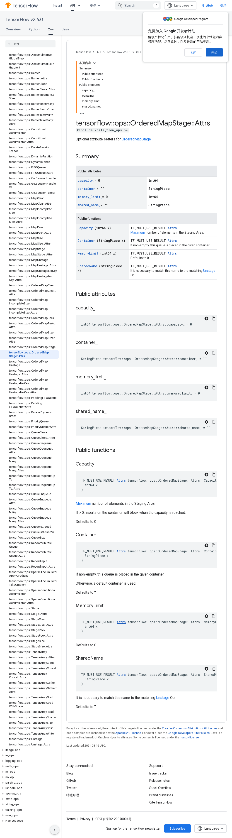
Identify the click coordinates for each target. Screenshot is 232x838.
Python (34, 29)
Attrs (172, 228)
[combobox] (138, 5)
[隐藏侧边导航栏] (54, 829)
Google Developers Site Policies (189, 733)
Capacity (85, 228)
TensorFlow (83, 52)
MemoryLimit (88, 253)
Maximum (138, 232)
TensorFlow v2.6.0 (24, 19)
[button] (29, 750)
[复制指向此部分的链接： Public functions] (121, 450)
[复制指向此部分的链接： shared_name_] (111, 411)
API (72, 5)
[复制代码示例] (213, 318)
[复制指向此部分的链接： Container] (102, 535)
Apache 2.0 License (128, 733)
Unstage (209, 270)
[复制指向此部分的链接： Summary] (104, 157)
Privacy (85, 819)
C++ (51, 29)
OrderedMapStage (137, 139)
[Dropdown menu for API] (80, 5)
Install (57, 5)
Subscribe (177, 828)
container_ (87, 188)
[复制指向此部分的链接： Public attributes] (121, 294)
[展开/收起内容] (94, 63)
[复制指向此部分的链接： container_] (102, 342)
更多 (93, 5)
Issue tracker (158, 773)
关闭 (193, 53)
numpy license (189, 737)
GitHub (207, 5)
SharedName (88, 266)
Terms (71, 819)
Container (87, 240)
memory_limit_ (89, 197)
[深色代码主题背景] (206, 318)
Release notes (159, 780)
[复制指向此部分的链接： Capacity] (99, 464)
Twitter (71, 788)
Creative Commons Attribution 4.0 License (189, 728)
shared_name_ (89, 205)
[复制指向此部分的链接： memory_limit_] (110, 377)
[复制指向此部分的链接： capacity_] (99, 308)
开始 (214, 52)
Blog (69, 773)
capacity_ (85, 180)
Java (65, 29)
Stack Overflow (160, 788)
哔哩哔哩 (72, 795)
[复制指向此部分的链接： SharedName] (108, 658)
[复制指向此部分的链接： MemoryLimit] (109, 606)
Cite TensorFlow (160, 802)
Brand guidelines (161, 795)
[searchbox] (30, 43)
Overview (13, 29)
